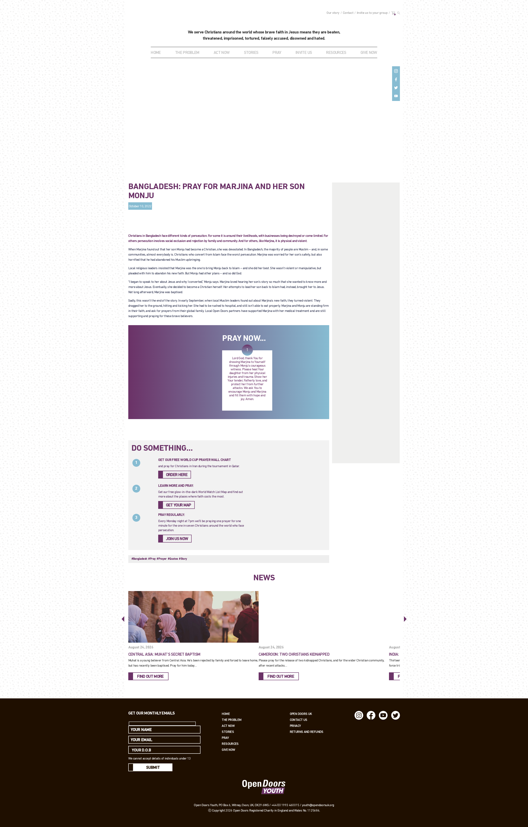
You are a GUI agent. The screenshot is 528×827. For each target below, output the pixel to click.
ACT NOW (222, 53)
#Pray (152, 558)
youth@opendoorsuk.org (318, 805)
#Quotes (173, 558)
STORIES (251, 53)
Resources (230, 743)
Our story (332, 13)
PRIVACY (295, 725)
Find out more (150, 677)
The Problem (231, 719)
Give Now (228, 749)
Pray (276, 53)
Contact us (298, 719)
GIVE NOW (369, 53)
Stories (228, 731)
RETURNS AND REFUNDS (306, 731)
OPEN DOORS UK (301, 713)
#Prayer (162, 558)
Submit (153, 768)
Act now (228, 725)
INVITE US (304, 53)
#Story (183, 558)
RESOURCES (336, 53)
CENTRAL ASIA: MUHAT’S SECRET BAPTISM (164, 655)
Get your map (178, 505)
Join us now (177, 539)
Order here (177, 475)
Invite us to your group (372, 13)
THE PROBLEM (187, 53)
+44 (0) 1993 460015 (285, 805)
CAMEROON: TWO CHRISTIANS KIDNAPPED (294, 655)
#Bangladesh (139, 558)
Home (156, 53)
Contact (348, 13)
